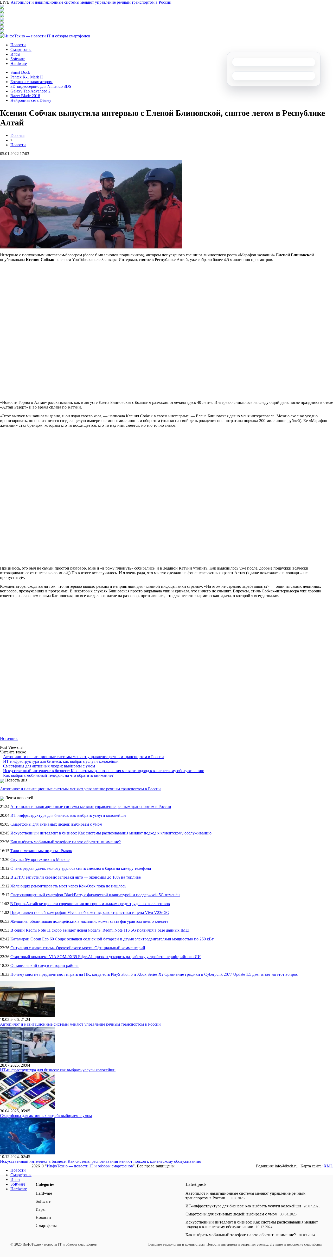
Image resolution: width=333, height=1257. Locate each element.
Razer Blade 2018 (25, 95)
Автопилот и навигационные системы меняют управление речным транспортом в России (91, 2)
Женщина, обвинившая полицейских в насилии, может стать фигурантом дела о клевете (89, 921)
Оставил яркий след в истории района (44, 965)
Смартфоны (20, 49)
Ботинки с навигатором (31, 81)
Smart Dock (20, 72)
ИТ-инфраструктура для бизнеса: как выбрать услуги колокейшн (61, 761)
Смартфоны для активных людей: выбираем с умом (49, 766)
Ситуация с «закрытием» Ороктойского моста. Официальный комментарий (77, 948)
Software (17, 59)
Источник (9, 738)
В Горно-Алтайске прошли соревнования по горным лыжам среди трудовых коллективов (90, 903)
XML (328, 1166)
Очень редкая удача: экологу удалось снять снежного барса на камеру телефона (80, 868)
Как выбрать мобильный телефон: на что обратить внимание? (58, 775)
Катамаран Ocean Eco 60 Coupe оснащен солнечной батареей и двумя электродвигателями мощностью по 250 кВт (112, 939)
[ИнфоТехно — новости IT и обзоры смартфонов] (45, 36)
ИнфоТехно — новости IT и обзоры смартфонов (90, 1166)
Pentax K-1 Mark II (26, 77)
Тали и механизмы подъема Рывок (41, 850)
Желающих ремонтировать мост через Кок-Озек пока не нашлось (68, 886)
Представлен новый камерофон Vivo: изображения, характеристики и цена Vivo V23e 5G (89, 912)
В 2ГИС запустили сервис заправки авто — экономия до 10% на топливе (75, 877)
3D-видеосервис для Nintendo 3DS (40, 86)
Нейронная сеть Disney (30, 100)
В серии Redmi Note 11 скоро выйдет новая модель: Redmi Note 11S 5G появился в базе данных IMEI (99, 930)
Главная (17, 135)
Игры (15, 54)
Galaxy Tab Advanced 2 (30, 91)
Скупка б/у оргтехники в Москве (39, 859)
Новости (18, 45)
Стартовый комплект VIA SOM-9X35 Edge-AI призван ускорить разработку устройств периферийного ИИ (105, 956)
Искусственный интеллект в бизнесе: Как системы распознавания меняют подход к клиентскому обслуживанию (103, 770)
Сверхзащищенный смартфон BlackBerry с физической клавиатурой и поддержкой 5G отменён (95, 895)
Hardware (18, 63)
